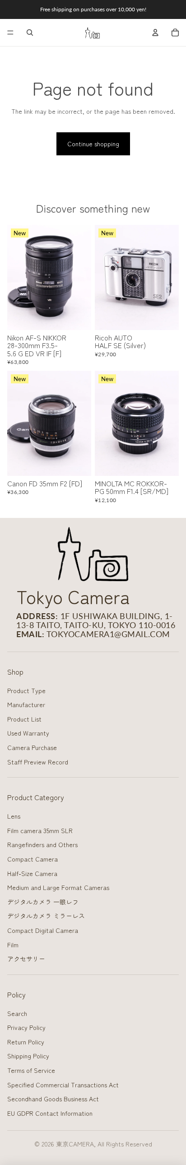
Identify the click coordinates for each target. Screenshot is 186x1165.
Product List (24, 718)
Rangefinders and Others (42, 844)
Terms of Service (31, 1070)
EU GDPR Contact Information (50, 1113)
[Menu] (10, 32)
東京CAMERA (75, 1143)
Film (13, 944)
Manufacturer (26, 704)
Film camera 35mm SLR (40, 830)
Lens (13, 815)
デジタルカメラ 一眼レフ (43, 901)
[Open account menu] (155, 32)
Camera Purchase (32, 747)
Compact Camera (32, 858)
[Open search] (30, 32)
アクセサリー (26, 958)
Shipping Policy (28, 1055)
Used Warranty (28, 732)
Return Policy (25, 1041)
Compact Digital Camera (42, 930)
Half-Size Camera (32, 873)
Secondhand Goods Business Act (53, 1098)
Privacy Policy (26, 1027)
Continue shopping (93, 143)
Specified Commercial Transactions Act (63, 1084)
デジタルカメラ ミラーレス (46, 915)
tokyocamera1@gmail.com (108, 634)
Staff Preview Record (37, 761)
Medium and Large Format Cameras (58, 887)
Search (17, 1013)
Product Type (26, 690)
